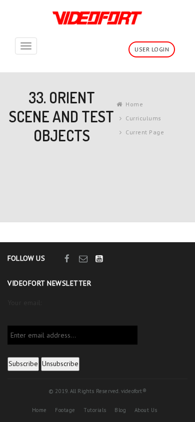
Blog (120, 410)
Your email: (25, 302)
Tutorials (95, 410)
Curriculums (144, 118)
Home (134, 104)
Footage (65, 410)
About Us (146, 410)
